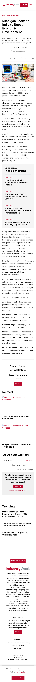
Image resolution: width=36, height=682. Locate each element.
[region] (18, 465)
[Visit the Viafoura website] (29, 469)
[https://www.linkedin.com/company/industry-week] (18, 648)
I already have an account (18, 490)
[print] (33, 58)
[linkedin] (15, 58)
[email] (25, 58)
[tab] (7, 460)
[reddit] (21, 58)
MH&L (18, 662)
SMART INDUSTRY (13, 659)
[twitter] (18, 58)
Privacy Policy (21, 672)
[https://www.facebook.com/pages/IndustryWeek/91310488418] (15, 648)
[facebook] (11, 58)
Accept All (18, 678)
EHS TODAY (25, 659)
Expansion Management (10, 15)
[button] (3, 4)
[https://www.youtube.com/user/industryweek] (20, 648)
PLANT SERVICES (18, 657)
